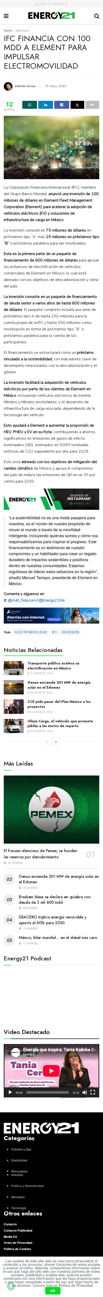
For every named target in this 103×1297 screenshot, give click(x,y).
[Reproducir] (10, 1092)
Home (8, 30)
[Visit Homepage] (51, 15)
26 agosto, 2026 (41, 692)
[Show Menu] (6, 15)
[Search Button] (96, 15)
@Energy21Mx (52, 600)
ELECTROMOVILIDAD (31, 632)
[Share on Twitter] (77, 105)
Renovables (19, 1171)
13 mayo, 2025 (55, 86)
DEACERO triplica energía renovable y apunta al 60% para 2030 (52, 919)
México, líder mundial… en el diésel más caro (58, 937)
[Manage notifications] (11, 1286)
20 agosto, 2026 (41, 731)
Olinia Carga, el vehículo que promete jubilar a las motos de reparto (60, 724)
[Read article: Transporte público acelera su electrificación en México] (14, 668)
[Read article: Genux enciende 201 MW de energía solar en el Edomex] (14, 687)
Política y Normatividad (27, 1186)
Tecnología (18, 1208)
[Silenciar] (84, 1092)
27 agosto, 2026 (41, 673)
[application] (51, 1071)
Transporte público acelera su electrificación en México (53, 666)
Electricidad (19, 1160)
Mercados (23, 30)
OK (53, 1290)
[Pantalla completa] (92, 1092)
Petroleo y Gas (21, 1149)
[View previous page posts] (47, 741)
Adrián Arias (25, 86)
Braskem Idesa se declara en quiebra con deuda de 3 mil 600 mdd (54, 899)
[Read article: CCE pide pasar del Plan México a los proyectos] (14, 706)
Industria (17, 1174)
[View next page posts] (56, 741)
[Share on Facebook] (61, 105)
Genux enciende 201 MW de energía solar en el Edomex (59, 685)
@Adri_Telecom (22, 600)
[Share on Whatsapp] (29, 105)
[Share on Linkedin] (45, 105)
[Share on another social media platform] (92, 105)
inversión (70, 632)
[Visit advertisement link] (51, 499)
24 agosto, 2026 (41, 712)
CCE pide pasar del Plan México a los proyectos (59, 704)
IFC (54, 632)
